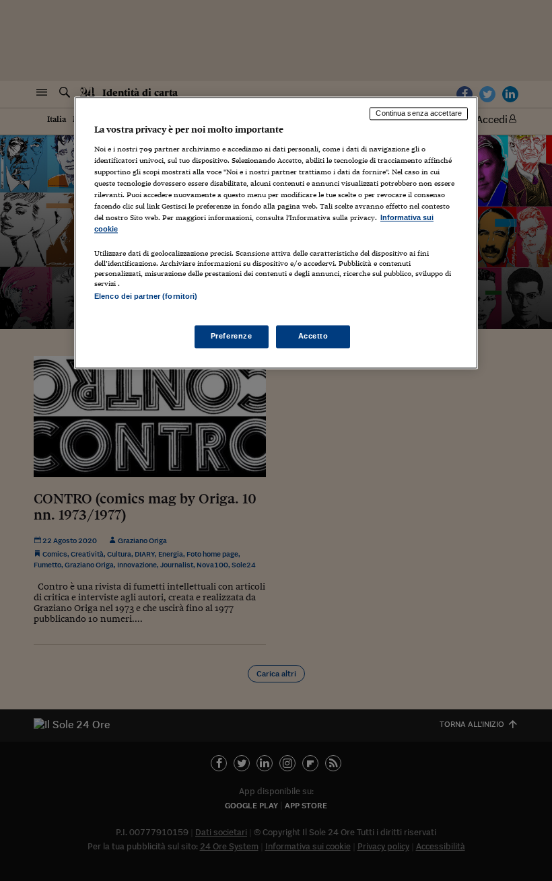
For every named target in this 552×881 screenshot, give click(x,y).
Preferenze (231, 336)
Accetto (313, 336)
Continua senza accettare (419, 114)
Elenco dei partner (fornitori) (145, 297)
